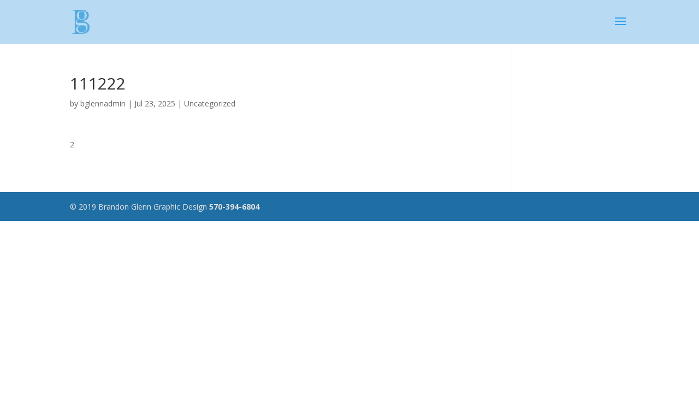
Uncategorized (209, 103)
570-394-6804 (234, 206)
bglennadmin (103, 103)
